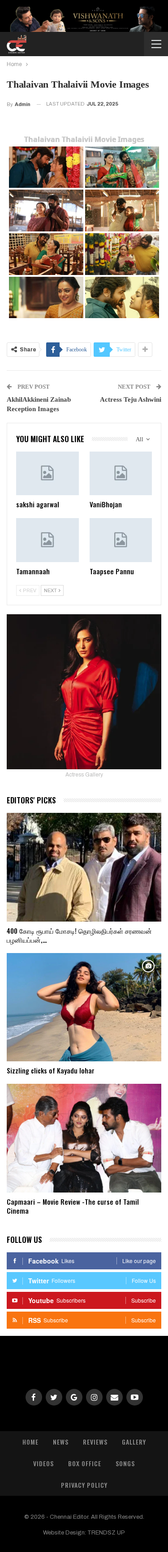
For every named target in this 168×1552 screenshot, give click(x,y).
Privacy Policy (84, 1485)
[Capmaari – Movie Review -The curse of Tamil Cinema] (84, 1138)
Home (30, 1441)
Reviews (95, 1441)
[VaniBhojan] (121, 474)
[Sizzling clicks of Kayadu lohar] (84, 1007)
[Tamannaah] (47, 540)
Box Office (84, 1463)
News (61, 1441)
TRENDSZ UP (106, 1533)
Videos (43, 1463)
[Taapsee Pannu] (121, 540)
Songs (125, 1463)
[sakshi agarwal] (47, 474)
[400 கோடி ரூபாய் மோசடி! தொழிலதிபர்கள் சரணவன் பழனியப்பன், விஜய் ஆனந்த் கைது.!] (84, 867)
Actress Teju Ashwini (130, 399)
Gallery (134, 1441)
